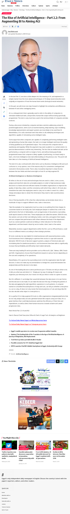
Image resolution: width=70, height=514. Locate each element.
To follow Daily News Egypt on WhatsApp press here (28, 320)
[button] (3, 2)
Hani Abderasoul (13, 31)
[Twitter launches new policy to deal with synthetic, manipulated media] (9, 445)
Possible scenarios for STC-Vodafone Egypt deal (26, 343)
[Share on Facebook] (9, 26)
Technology (6, 13)
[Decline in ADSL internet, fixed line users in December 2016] (60, 445)
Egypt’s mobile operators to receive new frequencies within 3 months (33, 331)
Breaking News (41, 446)
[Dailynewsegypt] (13, 2)
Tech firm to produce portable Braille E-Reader (26, 340)
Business (22, 446)
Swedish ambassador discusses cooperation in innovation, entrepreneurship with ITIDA (26, 456)
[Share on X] (12, 26)
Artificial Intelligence (22, 354)
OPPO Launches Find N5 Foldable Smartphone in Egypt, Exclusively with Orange (36, 346)
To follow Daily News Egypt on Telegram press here (27, 324)
